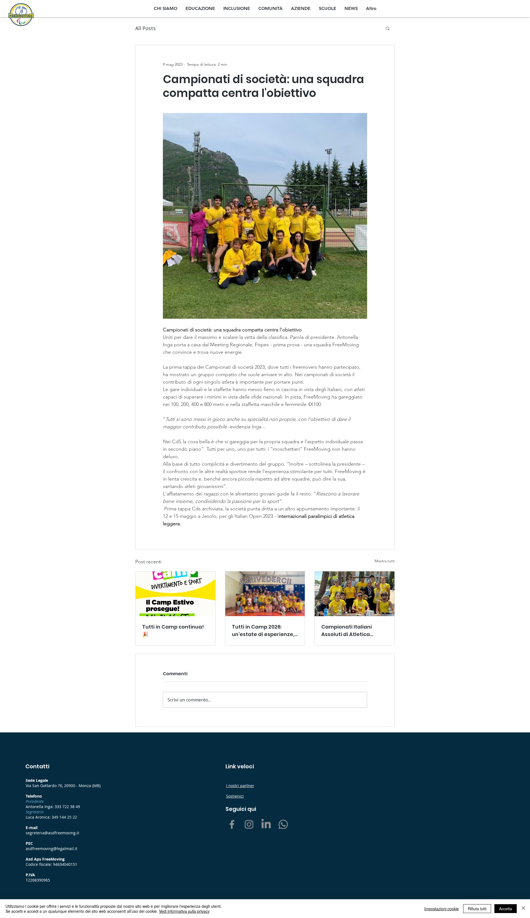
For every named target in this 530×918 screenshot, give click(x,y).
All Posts (145, 28)
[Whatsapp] (283, 824)
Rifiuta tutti (477, 908)
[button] (387, 28)
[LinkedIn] (266, 824)
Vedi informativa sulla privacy (184, 911)
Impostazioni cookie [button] (441, 908)
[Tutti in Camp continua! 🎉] (175, 593)
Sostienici (235, 796)
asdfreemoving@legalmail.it (51, 848)
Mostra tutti (385, 560)
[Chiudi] (523, 909)
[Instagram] (249, 824)
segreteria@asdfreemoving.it (52, 832)
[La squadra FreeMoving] (354, 593)
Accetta (505, 908)
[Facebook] (232, 824)
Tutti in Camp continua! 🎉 (173, 630)
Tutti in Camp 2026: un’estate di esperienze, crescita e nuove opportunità (263, 630)
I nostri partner (240, 785)
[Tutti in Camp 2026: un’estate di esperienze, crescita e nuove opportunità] (265, 593)
